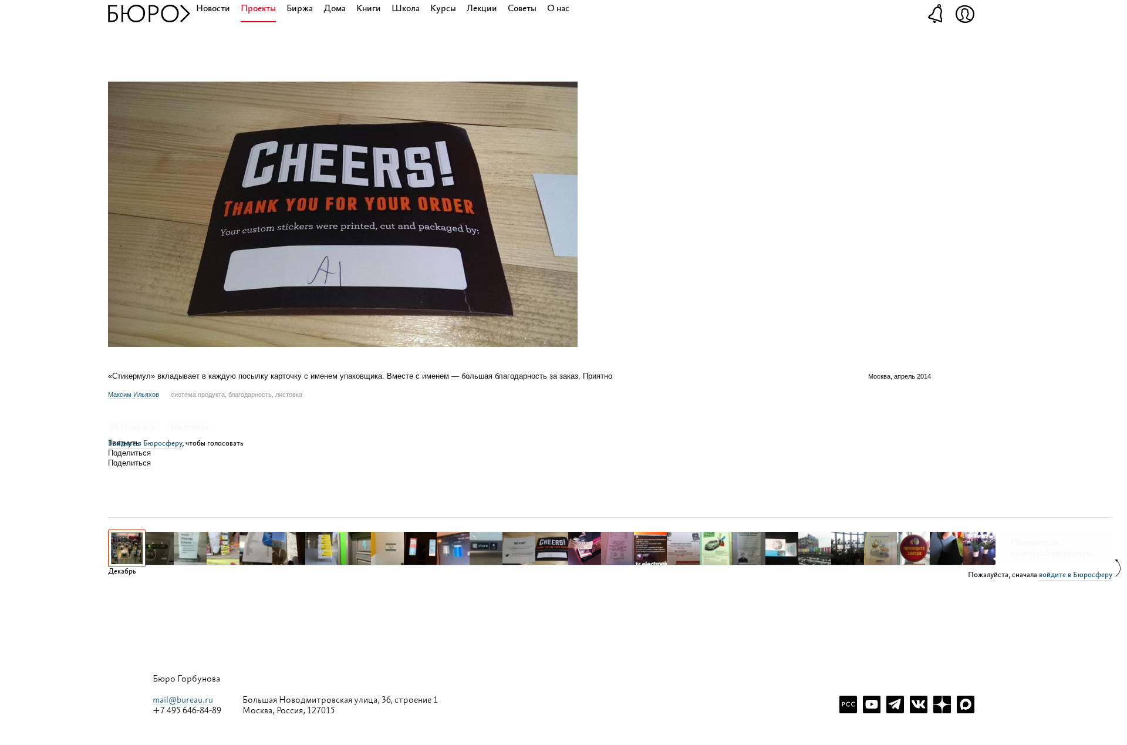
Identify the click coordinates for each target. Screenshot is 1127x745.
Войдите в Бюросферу (145, 444)
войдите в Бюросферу (1075, 575)
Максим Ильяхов (133, 394)
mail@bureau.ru (183, 700)
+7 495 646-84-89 (187, 711)
